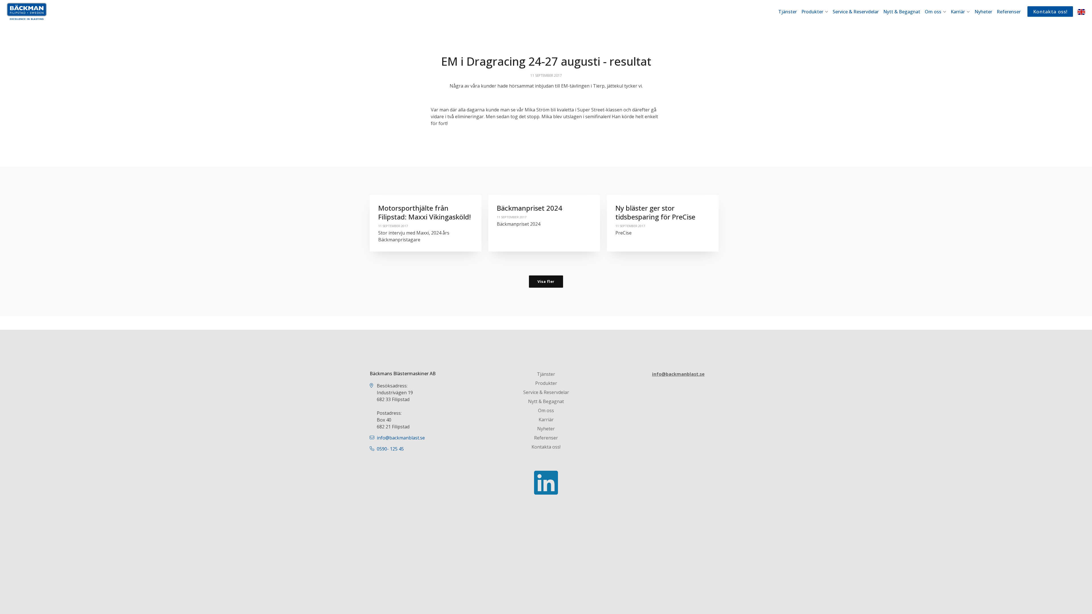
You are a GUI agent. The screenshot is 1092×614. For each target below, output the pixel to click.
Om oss (933, 12)
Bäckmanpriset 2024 (529, 208)
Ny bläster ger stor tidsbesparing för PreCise (655, 212)
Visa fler (546, 281)
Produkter (812, 12)
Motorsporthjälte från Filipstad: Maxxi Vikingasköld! (424, 212)
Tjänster (787, 12)
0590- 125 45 (390, 449)
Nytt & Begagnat (901, 12)
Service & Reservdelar (856, 12)
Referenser (1009, 12)
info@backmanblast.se (401, 438)
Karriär (958, 12)
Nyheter (983, 12)
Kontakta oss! (1050, 11)
